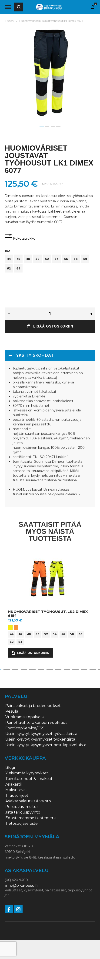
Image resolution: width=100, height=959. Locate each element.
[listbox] (50, 264)
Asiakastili (14, 784)
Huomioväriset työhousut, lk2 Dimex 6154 (48, 613)
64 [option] (18, 268)
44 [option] (9, 259)
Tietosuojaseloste (21, 823)
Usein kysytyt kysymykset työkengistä (40, 739)
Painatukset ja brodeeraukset (33, 706)
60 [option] (85, 259)
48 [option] (28, 259)
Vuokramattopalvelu (24, 717)
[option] (10, 627)
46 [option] (18, 259)
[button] (41, 126)
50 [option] (37, 259)
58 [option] (75, 259)
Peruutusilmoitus (21, 807)
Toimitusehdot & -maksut (29, 779)
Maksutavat (16, 790)
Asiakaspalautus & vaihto (28, 801)
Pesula (11, 711)
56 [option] (66, 259)
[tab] (50, 355)
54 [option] (56, 259)
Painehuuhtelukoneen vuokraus (36, 723)
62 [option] (9, 268)
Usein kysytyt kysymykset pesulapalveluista (45, 745)
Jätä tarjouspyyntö (22, 812)
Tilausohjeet (16, 795)
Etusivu (9, 21)
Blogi (10, 768)
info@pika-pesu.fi (21, 885)
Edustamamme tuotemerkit (31, 818)
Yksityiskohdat (35, 355)
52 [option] (47, 259)
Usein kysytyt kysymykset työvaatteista (41, 734)
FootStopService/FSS (24, 728)
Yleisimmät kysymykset (26, 773)
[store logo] (49, 7)
